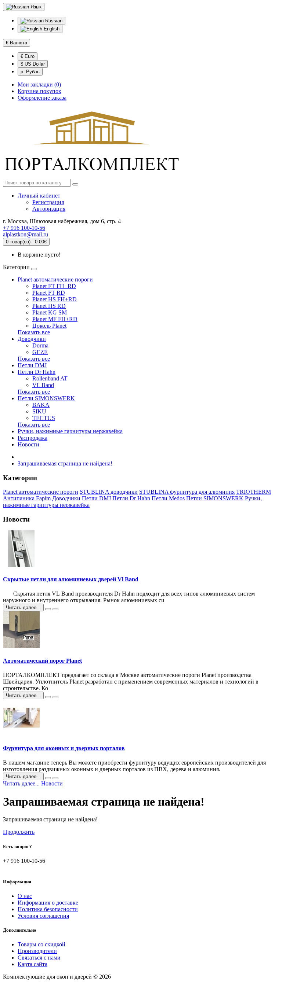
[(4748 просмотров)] (55, 697)
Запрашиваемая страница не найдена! (65, 463)
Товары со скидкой (41, 944)
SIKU (39, 411)
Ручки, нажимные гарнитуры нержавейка (70, 431)
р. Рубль (30, 71)
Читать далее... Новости (33, 783)
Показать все (34, 332)
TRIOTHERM (253, 492)
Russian (53, 20)
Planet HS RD (49, 306)
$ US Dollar (33, 64)
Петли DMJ (32, 365)
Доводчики (32, 339)
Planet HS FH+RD (54, 299)
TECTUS (43, 418)
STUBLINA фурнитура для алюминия (187, 492)
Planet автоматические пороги (55, 279)
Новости (28, 444)
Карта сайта (32, 964)
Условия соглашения (43, 916)
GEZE (40, 352)
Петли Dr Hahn (36, 372)
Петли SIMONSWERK (46, 398)
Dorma (40, 345)
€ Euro (28, 56)
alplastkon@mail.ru (25, 234)
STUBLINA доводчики (109, 492)
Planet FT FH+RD (54, 286)
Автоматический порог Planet (42, 661)
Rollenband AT (50, 378)
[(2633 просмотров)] (55, 778)
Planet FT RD (48, 293)
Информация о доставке (48, 902)
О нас (25, 896)
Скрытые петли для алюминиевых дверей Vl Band (70, 579)
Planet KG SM (49, 312)
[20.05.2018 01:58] (48, 778)
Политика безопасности (48, 909)
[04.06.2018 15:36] (48, 697)
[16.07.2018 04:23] (48, 609)
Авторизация (48, 209)
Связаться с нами (39, 957)
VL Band (43, 385)
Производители (37, 951)
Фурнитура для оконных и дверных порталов (64, 748)
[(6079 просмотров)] (55, 609)
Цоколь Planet (49, 326)
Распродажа (32, 438)
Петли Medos (168, 498)
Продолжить (19, 832)
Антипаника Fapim (27, 498)
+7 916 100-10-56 (24, 228)
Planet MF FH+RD (54, 319)
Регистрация (48, 202)
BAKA (41, 405)
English (50, 29)
